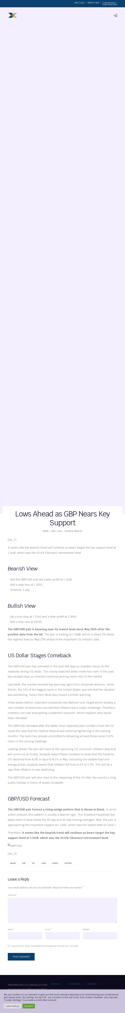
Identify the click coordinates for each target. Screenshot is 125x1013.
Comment (13, 895)
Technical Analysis (73, 531)
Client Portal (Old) (109, 4)
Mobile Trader (93, 3)
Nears (55, 863)
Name (11, 929)
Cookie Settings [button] (12, 1006)
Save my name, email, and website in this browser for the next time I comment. (45, 946)
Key (33, 863)
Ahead (13, 863)
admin (45, 531)
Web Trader (79, 3)
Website (86, 929)
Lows (43, 863)
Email (48, 929)
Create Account (108, 3)
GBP (24, 863)
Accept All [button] (28, 1006)
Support (68, 863)
